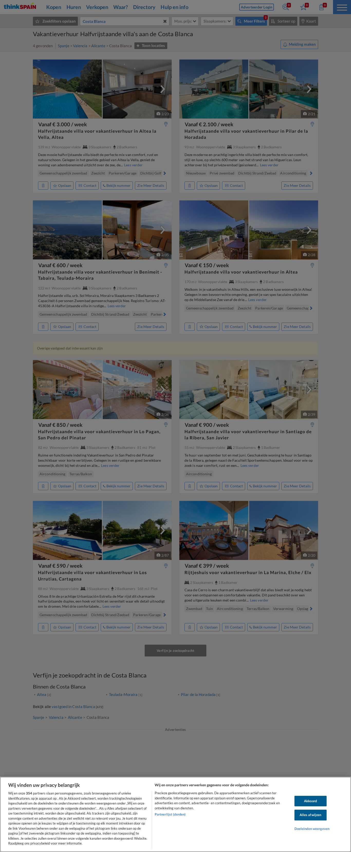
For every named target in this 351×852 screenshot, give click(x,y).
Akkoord (310, 801)
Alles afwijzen (310, 815)
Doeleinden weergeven (312, 829)
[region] (175, 814)
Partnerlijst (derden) (170, 814)
